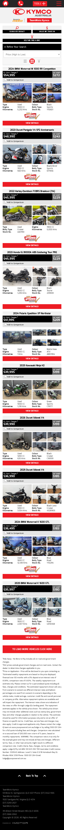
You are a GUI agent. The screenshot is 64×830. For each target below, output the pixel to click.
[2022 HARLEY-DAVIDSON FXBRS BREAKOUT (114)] (32, 215)
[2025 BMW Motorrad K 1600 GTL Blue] (32, 607)
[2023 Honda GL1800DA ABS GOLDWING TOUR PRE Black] (32, 276)
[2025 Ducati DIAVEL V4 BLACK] (32, 442)
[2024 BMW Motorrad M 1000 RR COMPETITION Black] (32, 93)
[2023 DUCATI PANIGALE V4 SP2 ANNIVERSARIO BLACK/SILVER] (32, 154)
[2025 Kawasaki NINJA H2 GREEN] (32, 390)
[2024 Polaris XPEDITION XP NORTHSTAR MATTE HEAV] (32, 337)
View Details (32, 123)
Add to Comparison (15, 80)
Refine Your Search (15, 46)
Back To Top (32, 775)
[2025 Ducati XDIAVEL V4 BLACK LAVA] (32, 494)
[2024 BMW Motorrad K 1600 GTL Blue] (32, 546)
